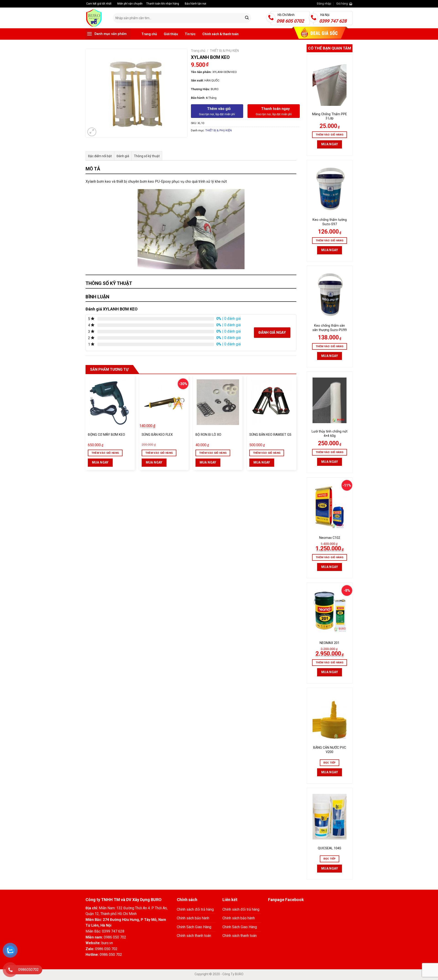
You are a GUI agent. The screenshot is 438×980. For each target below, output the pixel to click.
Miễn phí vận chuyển (130, 3)
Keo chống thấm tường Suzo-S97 (330, 222)
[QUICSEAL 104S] (330, 816)
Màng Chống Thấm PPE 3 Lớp (329, 116)
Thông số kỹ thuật (147, 156)
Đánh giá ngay (272, 332)
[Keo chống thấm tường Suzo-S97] (330, 189)
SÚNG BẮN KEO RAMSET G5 (270, 435)
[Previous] (85, 424)
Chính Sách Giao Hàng (194, 927)
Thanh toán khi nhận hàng (162, 3)
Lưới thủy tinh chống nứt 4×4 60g (329, 434)
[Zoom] (91, 132)
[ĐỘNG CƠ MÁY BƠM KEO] (110, 402)
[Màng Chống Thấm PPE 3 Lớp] (330, 83)
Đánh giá (123, 156)
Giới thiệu (171, 34)
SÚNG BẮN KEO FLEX (157, 435)
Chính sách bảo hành (193, 918)
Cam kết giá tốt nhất (99, 3)
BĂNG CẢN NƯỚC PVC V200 (329, 750)
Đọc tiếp (329, 762)
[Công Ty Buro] (96, 18)
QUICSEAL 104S (329, 848)
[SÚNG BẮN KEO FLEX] (164, 402)
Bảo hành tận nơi (195, 3)
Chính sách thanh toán (194, 935)
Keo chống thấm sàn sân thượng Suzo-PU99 (330, 328)
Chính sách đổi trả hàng (195, 909)
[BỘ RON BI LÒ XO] (218, 402)
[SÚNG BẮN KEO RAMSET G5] (271, 402)
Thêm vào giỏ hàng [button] (329, 134)
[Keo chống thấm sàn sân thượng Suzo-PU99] (330, 294)
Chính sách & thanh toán (220, 34)
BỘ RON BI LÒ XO (208, 435)
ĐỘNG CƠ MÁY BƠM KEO (106, 435)
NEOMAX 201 (329, 643)
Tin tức (190, 34)
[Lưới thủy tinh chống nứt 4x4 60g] (330, 400)
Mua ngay (329, 144)
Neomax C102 (329, 538)
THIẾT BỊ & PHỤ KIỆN (224, 50)
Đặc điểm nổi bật (100, 156)
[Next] (296, 424)
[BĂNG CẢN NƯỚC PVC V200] (330, 716)
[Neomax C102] (330, 506)
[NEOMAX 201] (330, 611)
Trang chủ (149, 34)
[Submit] (247, 18)
